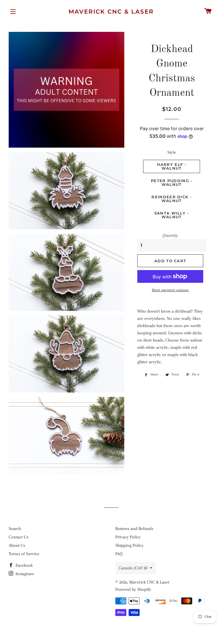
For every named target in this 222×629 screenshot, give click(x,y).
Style (171, 152)
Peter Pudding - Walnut (172, 182)
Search (15, 528)
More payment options (170, 290)
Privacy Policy (128, 537)
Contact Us (18, 537)
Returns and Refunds (134, 528)
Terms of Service (24, 553)
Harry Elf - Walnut (171, 166)
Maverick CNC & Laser (111, 11)
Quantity (170, 235)
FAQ (119, 553)
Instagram (24, 573)
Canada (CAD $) (133, 568)
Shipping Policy (129, 545)
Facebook (23, 565)
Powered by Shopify (133, 589)
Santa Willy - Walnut (171, 215)
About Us (17, 545)
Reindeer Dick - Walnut (171, 199)
